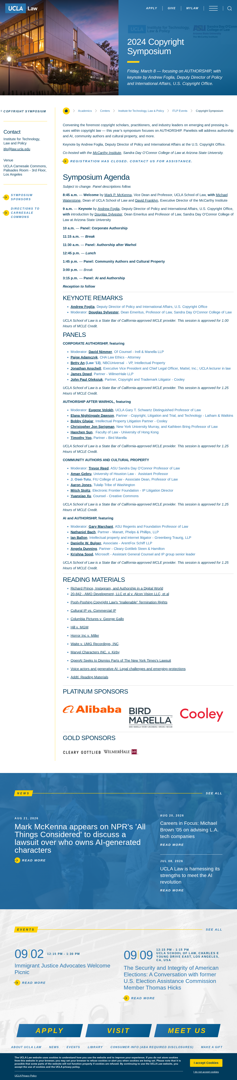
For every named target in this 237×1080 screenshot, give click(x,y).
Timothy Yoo (81, 438)
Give (172, 8)
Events (73, 1047)
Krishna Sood (82, 554)
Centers (105, 111)
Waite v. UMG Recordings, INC (94, 644)
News (54, 1047)
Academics (85, 111)
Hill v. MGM (79, 627)
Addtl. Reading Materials (89, 677)
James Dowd (81, 374)
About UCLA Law (26, 1047)
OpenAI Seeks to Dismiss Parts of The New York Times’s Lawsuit (121, 660)
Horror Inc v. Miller (85, 635)
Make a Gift (212, 1047)
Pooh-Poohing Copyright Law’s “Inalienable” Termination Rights (119, 602)
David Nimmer (100, 352)
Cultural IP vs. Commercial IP (93, 610)
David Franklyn (146, 200)
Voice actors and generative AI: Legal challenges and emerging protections (128, 669)
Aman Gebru (81, 474)
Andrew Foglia (109, 209)
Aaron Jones (81, 485)
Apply (151, 8)
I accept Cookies (206, 1063)
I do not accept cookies (206, 1071)
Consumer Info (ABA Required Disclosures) (152, 1047)
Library (95, 1047)
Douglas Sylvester (108, 214)
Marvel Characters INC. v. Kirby (95, 652)
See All (214, 793)
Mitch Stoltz (80, 490)
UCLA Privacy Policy (26, 1075)
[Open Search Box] (229, 8)
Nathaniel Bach (83, 532)
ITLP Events (179, 111)
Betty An (78, 363)
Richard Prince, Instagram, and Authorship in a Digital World (117, 588)
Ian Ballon (79, 537)
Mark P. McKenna (118, 195)
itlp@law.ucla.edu (16, 149)
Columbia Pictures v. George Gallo (97, 619)
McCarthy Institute (107, 153)
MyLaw (192, 8)
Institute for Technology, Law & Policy (141, 111)
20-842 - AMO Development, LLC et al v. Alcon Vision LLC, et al (120, 594)
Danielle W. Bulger (86, 543)
